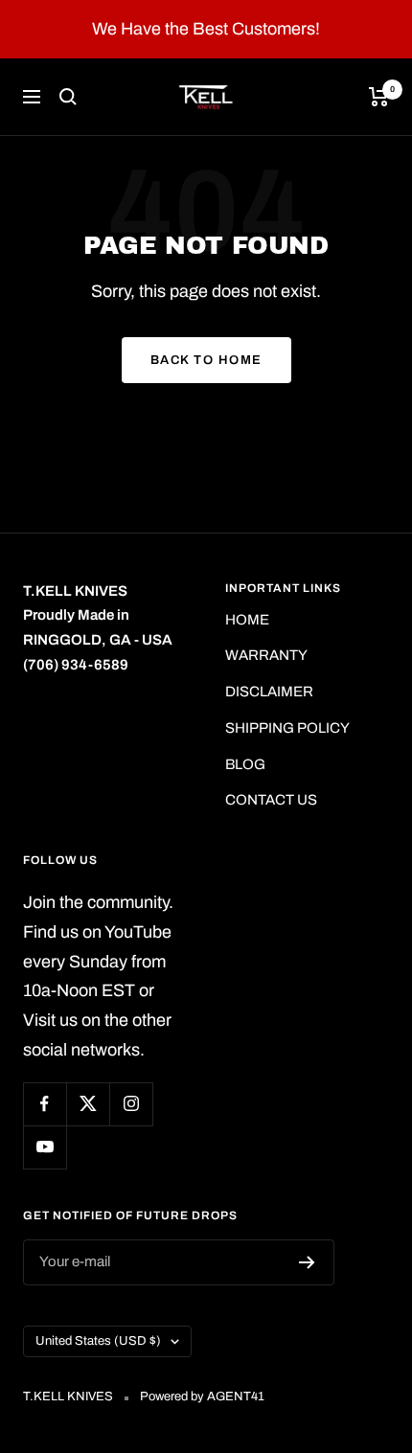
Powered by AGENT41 (202, 1396)
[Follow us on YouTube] (44, 1147)
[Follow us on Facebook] (44, 1103)
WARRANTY (266, 655)
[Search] (68, 96)
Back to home (206, 360)
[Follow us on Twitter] (87, 1103)
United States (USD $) (98, 1341)
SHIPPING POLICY (287, 728)
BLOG (245, 764)
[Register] (307, 1262)
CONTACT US (271, 799)
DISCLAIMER (269, 691)
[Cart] (379, 96)
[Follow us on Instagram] (130, 1103)
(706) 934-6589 (75, 664)
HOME (247, 619)
